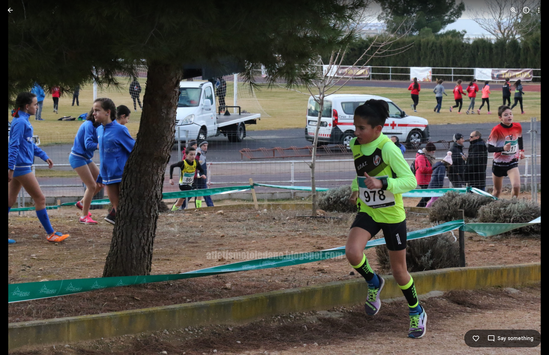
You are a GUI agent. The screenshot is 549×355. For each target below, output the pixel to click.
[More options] (538, 10)
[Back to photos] (10, 10)
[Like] (476, 338)
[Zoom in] (513, 10)
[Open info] (526, 10)
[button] (18, 178)
